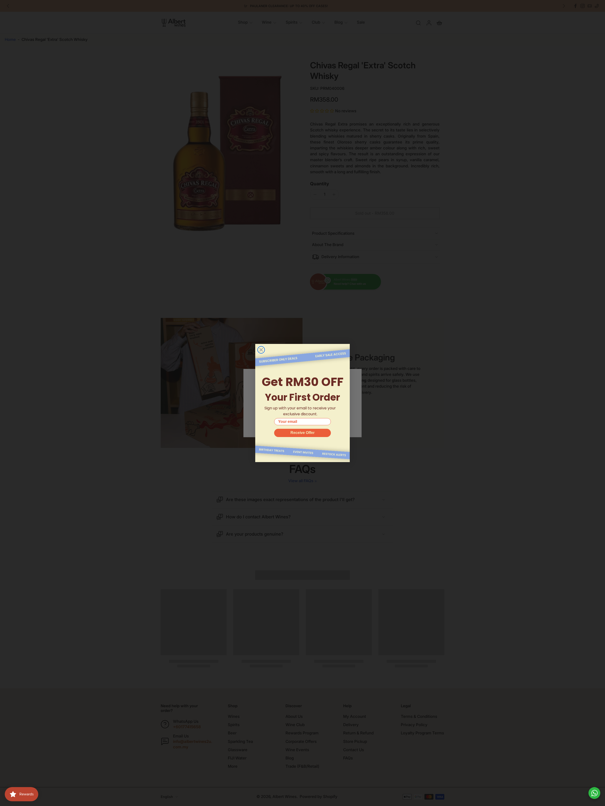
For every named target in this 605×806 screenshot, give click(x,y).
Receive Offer (302, 433)
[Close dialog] (261, 349)
